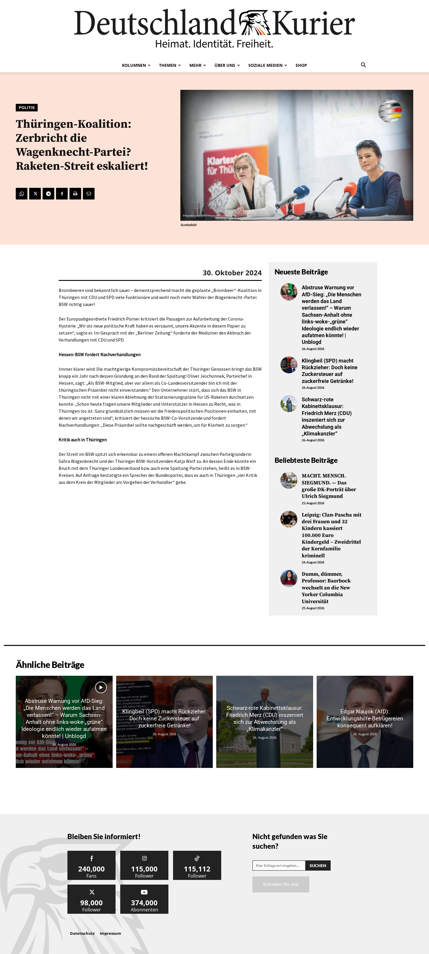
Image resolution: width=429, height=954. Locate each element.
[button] (363, 65)
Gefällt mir (91, 853)
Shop (301, 65)
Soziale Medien (265, 65)
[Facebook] (62, 193)
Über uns (224, 65)
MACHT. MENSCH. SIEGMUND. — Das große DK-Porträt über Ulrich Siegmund (329, 486)
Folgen (144, 853)
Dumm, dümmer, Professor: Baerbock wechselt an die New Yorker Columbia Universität (326, 588)
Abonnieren (144, 887)
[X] (35, 193)
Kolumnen (134, 65)
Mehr (195, 65)
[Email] (89, 193)
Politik (27, 107)
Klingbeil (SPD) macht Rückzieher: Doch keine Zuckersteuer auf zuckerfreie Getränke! (330, 371)
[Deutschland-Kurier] (214, 29)
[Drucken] (75, 193)
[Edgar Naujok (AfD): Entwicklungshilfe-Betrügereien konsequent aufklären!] (365, 722)
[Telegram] (48, 193)
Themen (167, 65)
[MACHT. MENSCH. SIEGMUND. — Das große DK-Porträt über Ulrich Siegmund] (288, 480)
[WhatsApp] (21, 193)
